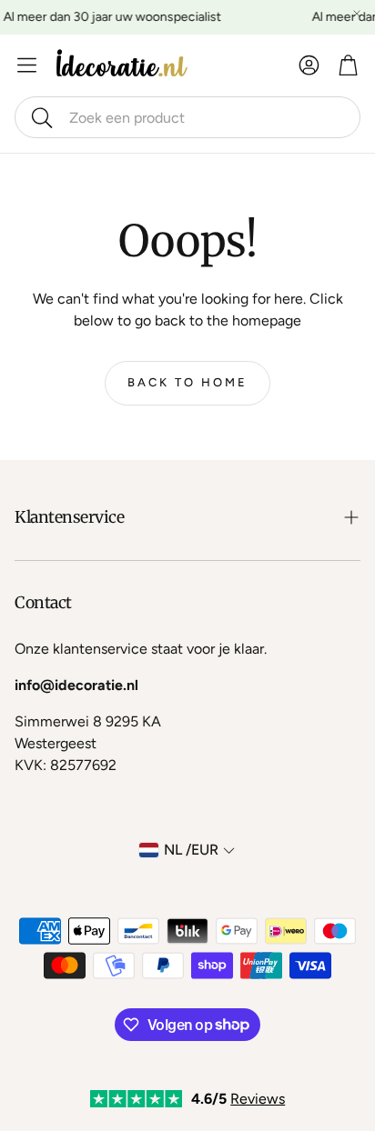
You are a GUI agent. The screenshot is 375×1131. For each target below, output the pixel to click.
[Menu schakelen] (27, 65)
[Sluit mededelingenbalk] (356, 13)
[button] (187, 117)
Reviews (257, 1098)
